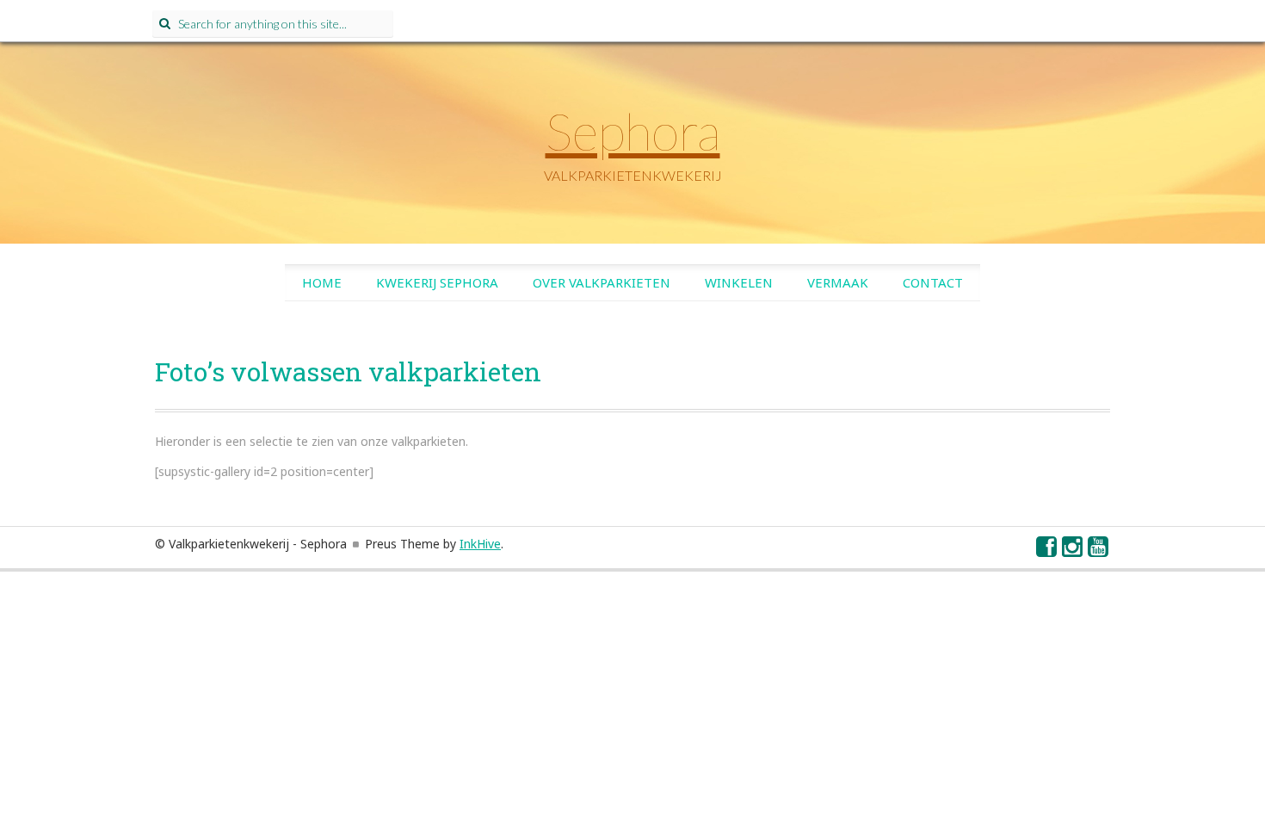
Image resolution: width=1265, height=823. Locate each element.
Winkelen (739, 282)
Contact (933, 282)
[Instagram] (1073, 550)
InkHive (480, 543)
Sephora (633, 131)
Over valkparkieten (601, 282)
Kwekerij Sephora (437, 282)
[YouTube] (1099, 550)
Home (322, 282)
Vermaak (837, 282)
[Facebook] (1047, 550)
